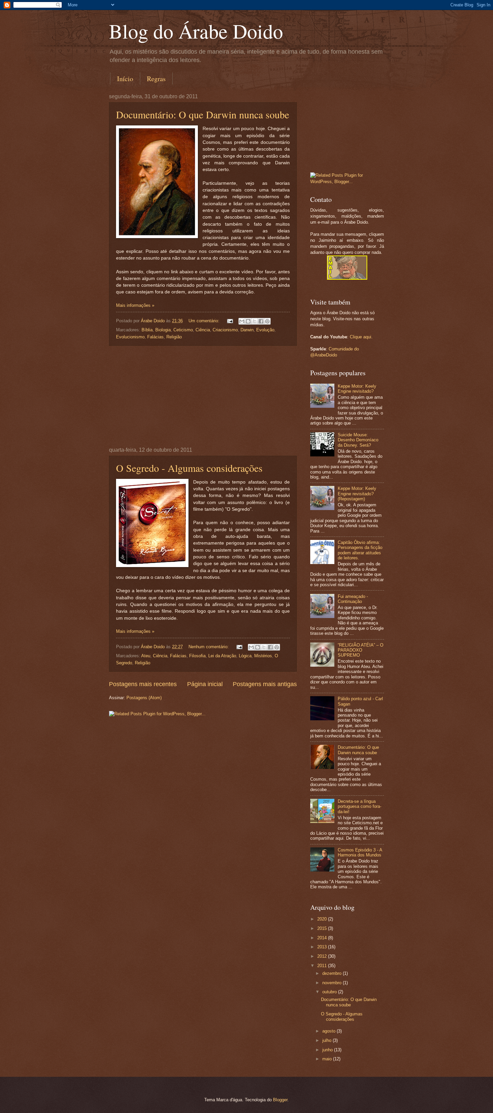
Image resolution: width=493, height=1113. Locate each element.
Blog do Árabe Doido (196, 30)
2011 (322, 965)
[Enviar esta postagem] (229, 320)
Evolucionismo (130, 336)
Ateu (145, 655)
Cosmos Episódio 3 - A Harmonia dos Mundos (360, 852)
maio (327, 1058)
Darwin (247, 329)
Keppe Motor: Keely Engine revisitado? (357, 389)
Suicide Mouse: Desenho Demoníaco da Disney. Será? (358, 440)
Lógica (245, 655)
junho (328, 1049)
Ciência (203, 329)
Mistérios (263, 655)
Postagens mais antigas (265, 684)
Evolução (265, 329)
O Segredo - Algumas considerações (189, 468)
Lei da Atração (222, 655)
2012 (322, 956)
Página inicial (205, 684)
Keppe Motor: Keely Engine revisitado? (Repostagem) (357, 493)
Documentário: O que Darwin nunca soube (202, 114)
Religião (174, 336)
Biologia (163, 329)
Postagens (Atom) (144, 697)
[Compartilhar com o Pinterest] (267, 321)
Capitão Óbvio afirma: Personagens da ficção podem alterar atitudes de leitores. (360, 550)
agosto (329, 1031)
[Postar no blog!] (248, 321)
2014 (322, 937)
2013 (322, 946)
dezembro (332, 973)
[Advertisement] (203, 396)
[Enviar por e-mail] (241, 321)
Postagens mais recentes (143, 684)
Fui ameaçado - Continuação (353, 599)
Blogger (280, 1099)
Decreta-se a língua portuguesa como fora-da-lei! (359, 806)
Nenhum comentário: (209, 646)
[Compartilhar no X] (254, 321)
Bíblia (147, 329)
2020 (322, 919)
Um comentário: (204, 320)
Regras (156, 78)
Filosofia (197, 655)
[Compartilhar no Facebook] (261, 321)
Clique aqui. (361, 336)
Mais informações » (135, 305)
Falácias (155, 336)
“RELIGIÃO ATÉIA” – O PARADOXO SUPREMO (360, 650)
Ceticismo (183, 329)
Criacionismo (225, 329)
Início (125, 78)
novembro (332, 982)
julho (327, 1040)
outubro (330, 991)
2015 (322, 928)
